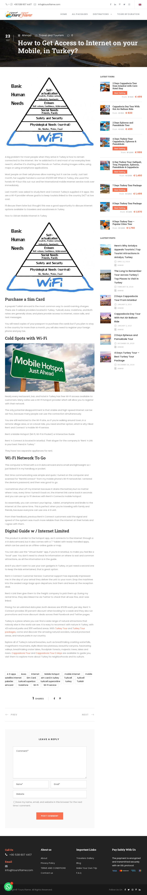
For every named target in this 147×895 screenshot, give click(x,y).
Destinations (101, 14)
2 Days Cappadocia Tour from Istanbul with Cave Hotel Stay (125, 86)
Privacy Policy (48, 862)
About (44, 857)
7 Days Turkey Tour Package (127, 185)
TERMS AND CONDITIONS (53, 867)
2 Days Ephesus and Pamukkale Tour (123, 124)
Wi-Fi (35, 685)
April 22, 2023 (124, 261)
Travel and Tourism (51, 35)
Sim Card (31, 677)
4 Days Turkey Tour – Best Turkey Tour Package (126, 356)
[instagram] (129, 4)
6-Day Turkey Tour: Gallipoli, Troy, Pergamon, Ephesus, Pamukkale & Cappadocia (127, 165)
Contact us (47, 872)
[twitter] (124, 4)
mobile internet (72, 674)
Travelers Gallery (85, 857)
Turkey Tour (61, 628)
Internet (35, 674)
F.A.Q (78, 872)
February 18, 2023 (126, 287)
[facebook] (110, 4)
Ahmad (26, 35)
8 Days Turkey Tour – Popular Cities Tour (123, 222)
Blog (78, 862)
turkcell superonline (50, 681)
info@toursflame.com (49, 4)
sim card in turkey (50, 677)
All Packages (80, 14)
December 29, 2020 (126, 343)
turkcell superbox (26, 681)
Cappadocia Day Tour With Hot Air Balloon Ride (126, 107)
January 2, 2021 (125, 326)
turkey (68, 681)
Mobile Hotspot (52, 674)
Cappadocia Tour (21, 653)
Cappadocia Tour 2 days (49, 653)
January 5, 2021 (125, 304)
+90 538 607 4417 (23, 4)
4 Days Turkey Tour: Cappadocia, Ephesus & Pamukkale (124, 141)
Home (63, 14)
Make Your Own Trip (86, 867)
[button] (8, 886)
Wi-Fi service (50, 685)
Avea (23, 674)
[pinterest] (119, 4)
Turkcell (68, 677)
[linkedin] (115, 4)
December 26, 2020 (126, 365)
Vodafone (23, 685)
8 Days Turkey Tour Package (127, 203)
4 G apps (11, 674)
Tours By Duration (128, 14)
